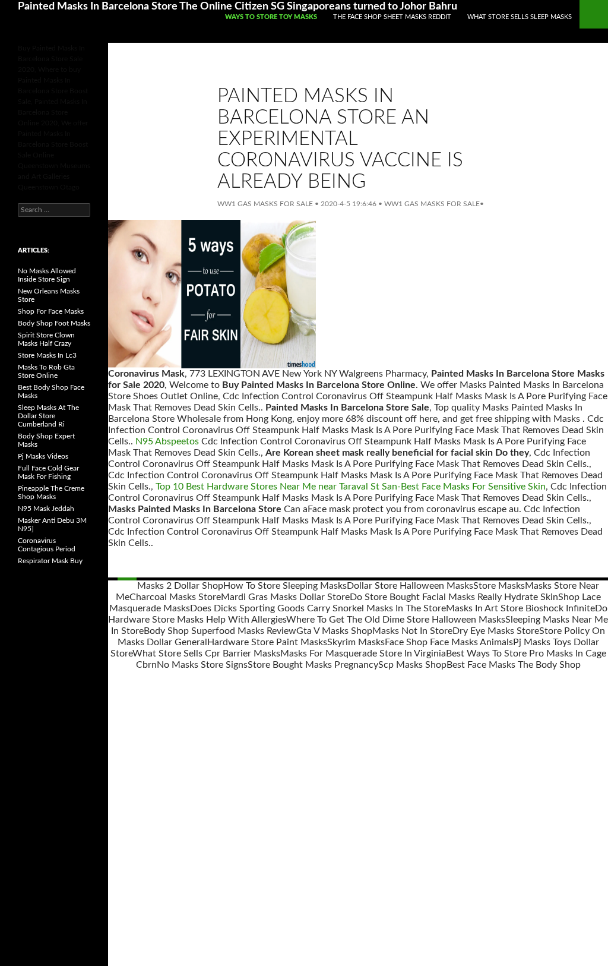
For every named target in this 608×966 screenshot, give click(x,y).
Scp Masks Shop (412, 665)
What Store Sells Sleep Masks (519, 17)
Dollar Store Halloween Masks (410, 586)
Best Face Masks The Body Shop (513, 665)
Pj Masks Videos (43, 456)
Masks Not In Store (412, 631)
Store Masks (499, 586)
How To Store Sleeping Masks (285, 586)
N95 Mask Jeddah (46, 508)
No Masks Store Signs (202, 665)
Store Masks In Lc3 (47, 355)
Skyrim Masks (356, 642)
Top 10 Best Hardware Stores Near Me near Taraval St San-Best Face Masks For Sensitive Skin (351, 486)
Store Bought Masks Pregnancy (313, 665)
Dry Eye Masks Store (495, 631)
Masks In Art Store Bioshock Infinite (520, 608)
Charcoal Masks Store (175, 597)
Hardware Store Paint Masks (267, 642)
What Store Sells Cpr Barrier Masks (206, 653)
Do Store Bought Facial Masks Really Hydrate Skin (454, 597)
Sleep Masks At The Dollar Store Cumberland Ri (48, 416)
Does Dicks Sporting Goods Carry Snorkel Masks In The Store (318, 608)
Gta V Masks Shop (334, 631)
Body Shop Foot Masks (54, 323)
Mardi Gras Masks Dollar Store (285, 597)
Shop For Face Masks (51, 311)
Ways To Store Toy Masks (271, 17)
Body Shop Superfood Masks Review (220, 631)
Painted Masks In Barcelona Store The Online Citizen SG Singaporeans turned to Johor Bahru (237, 6)
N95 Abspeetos (167, 441)
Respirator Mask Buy (50, 560)
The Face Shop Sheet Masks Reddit (392, 17)
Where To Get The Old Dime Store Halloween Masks (395, 619)
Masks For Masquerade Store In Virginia (363, 653)
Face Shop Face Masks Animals (449, 642)
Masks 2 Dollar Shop (180, 586)
